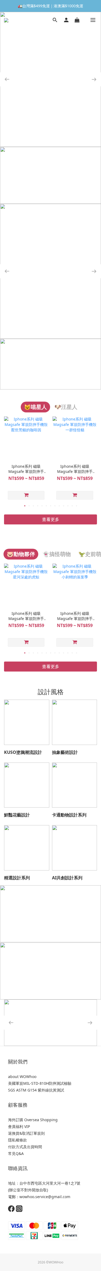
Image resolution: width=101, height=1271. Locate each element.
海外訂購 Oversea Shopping (33, 1119)
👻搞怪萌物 (57, 554)
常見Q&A (16, 1153)
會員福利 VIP (19, 1126)
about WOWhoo (22, 1076)
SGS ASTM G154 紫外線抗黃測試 (36, 1090)
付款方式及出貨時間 (25, 1146)
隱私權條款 (17, 1140)
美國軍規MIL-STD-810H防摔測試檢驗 (39, 1083)
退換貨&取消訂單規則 (26, 1133)
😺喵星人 (35, 407)
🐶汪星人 (65, 407)
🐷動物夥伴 (21, 554)
